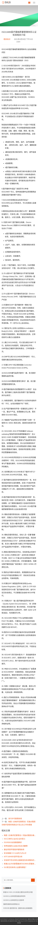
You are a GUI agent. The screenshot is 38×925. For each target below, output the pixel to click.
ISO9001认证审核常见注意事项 (13, 900)
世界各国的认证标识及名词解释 (16, 846)
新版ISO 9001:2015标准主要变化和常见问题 (18, 892)
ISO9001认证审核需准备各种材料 (14, 896)
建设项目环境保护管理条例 (14, 849)
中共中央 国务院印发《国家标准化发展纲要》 (18, 908)
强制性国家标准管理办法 (11, 904)
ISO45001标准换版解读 (13, 842)
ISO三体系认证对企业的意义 (14, 839)
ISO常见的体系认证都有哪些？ (15, 867)
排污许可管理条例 (15, 818)
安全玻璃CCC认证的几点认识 (15, 853)
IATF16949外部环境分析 (13, 857)
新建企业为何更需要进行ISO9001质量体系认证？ (20, 864)
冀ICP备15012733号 (21, 921)
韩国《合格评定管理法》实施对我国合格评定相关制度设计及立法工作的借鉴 (20, 835)
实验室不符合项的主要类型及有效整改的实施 (20, 860)
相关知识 (7, 39)
